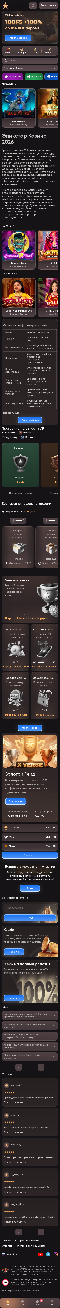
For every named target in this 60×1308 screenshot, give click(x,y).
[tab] (8, 51)
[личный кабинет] (33, 5)
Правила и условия (29, 1241)
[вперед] (41, 1067)
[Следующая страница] (41, 1232)
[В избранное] (31, 93)
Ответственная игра (13, 1246)
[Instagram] (55, 1254)
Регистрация (48, 5)
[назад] (19, 1067)
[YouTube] (40, 1254)
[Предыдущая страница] (19, 1232)
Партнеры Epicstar (36, 1246)
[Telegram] (48, 1254)
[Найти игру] (5, 60)
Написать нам (9, 1241)
